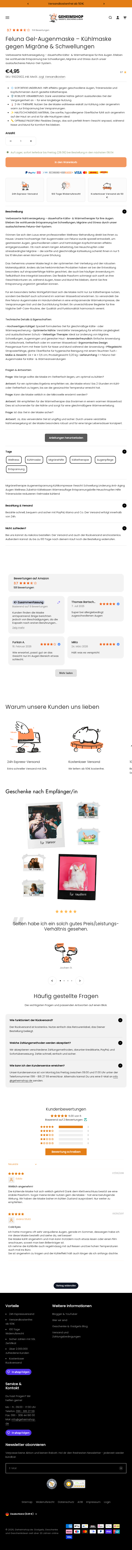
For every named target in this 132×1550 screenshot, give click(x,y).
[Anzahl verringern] (11, 141)
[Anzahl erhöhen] (31, 141)
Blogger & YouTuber (64, 1314)
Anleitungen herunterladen (66, 437)
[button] (18, 628)
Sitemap (27, 1502)
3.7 (9, 30)
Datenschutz (66, 1502)
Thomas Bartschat (84, 602)
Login (107, 1502)
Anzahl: (10, 133)
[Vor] (104, 3)
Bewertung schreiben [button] (66, 1152)
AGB (80, 1502)
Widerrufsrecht (45, 1502)
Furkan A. (18, 642)
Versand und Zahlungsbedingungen (66, 1334)
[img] (16, 1173)
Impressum (93, 1502)
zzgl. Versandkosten (52, 77)
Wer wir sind (59, 1320)
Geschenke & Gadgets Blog (70, 1326)
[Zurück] (28, 3)
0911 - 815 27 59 (25, 1411)
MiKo (75, 642)
